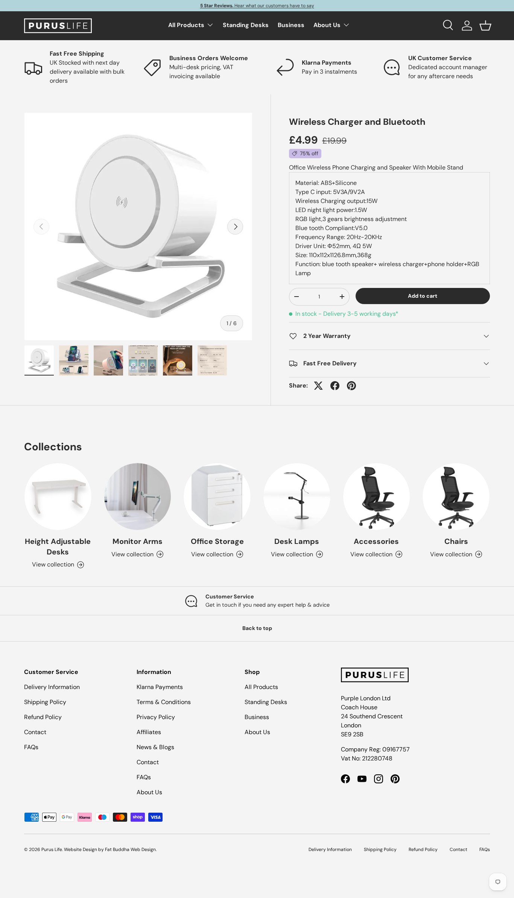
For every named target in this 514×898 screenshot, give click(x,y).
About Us (327, 25)
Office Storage (217, 541)
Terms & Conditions (164, 702)
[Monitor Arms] (137, 496)
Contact (35, 732)
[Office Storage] (217, 496)
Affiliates (149, 732)
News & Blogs (155, 747)
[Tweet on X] (318, 385)
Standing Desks (246, 25)
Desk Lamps (296, 541)
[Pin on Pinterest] (351, 385)
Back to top (257, 628)
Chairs (456, 541)
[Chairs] (456, 496)
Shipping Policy (45, 702)
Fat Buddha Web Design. (131, 850)
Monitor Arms (138, 541)
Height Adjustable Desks (58, 546)
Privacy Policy (156, 717)
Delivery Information (52, 687)
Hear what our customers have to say (257, 6)
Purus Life (51, 850)
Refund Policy (43, 717)
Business (291, 25)
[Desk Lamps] (296, 496)
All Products (186, 25)
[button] (485, 25)
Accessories (376, 541)
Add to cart (422, 295)
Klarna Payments (160, 687)
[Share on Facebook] (335, 385)
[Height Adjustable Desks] (57, 496)
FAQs (31, 747)
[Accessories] (376, 496)
